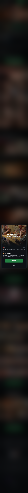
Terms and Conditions (12, 251)
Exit (14, 265)
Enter (14, 260)
